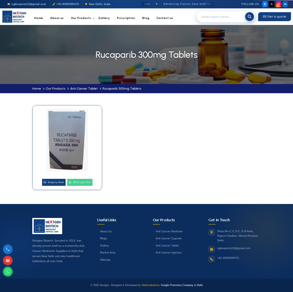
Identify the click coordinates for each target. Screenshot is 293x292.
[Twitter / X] (272, 4)
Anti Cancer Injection (169, 252)
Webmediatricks (151, 285)
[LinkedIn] (285, 4)
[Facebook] (265, 4)
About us (57, 18)
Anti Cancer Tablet (84, 88)
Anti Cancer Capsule (169, 238)
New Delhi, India (99, 4)
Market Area (107, 252)
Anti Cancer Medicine (169, 231)
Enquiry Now (55, 182)
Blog (145, 18)
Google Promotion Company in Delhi (182, 285)
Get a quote (276, 16)
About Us (106, 231)
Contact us (164, 18)
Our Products (81, 18)
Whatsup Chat (81, 182)
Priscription (126, 18)
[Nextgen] (14, 16)
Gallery (104, 18)
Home (38, 18)
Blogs (103, 238)
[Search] (249, 16)
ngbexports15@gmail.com (29, 4)
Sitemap (105, 259)
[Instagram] (278, 4)
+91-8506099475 (67, 4)
